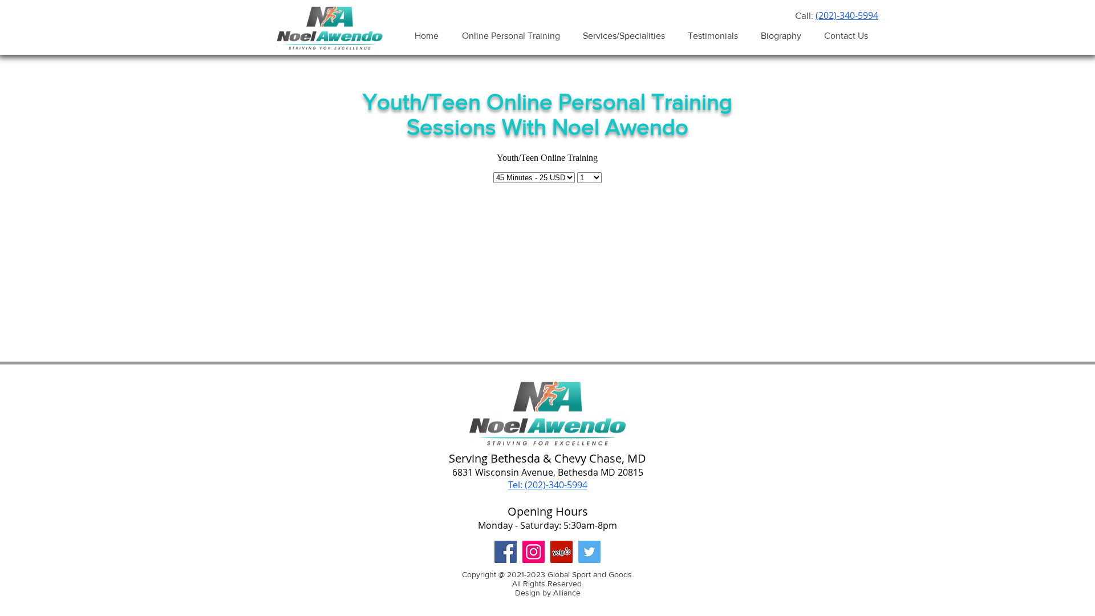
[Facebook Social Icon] (505, 552)
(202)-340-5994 (847, 15)
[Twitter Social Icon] (589, 552)
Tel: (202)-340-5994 (547, 485)
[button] (623, 36)
